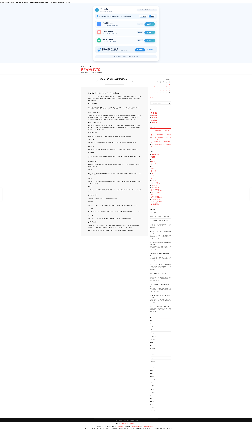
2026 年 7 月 (154, 114)
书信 (152, 395)
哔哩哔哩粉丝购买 (125, 423)
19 (157, 90)
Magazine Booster (123, 420)
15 (166, 88)
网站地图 (146, 426)
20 (160, 90)
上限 (152, 326)
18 (154, 90)
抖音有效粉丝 (154, 170)
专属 (152, 358)
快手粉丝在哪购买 (155, 184)
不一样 (153, 339)
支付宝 (153, 173)
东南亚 (153, 361)
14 (163, 88)
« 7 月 (151, 97)
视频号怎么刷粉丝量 (120, 80)
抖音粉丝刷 (154, 185)
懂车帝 (153, 168)
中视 (152, 373)
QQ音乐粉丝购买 (155, 204)
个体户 (153, 367)
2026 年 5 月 (154, 117)
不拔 (152, 342)
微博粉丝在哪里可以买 (156, 201)
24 (151, 92)
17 (151, 90)
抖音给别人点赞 (155, 189)
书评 (152, 401)
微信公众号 (154, 163)
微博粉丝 (153, 164)
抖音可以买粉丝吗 (155, 192)
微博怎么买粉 (154, 203)
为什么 (153, 376)
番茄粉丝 (153, 175)
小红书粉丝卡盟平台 (156, 199)
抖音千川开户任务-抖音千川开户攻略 (159, 306)
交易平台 (153, 411)
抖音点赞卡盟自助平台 (156, 197)
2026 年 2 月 (154, 122)
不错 (152, 354)
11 (154, 88)
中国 (152, 370)
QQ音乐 (153, 158)
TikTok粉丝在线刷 (155, 187)
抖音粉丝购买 (120, 426)
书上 (152, 392)
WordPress (133, 420)
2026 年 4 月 (154, 119)
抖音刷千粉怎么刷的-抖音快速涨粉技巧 (160, 264)
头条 (152, 159)
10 (151, 88)
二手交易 (153, 404)
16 (169, 88)
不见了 (153, 351)
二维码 (153, 407)
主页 (152, 386)
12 (157, 88)
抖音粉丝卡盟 (151, 426)
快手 (152, 166)
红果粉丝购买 (133, 423)
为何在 (153, 379)
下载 (152, 333)
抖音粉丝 (134, 426)
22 (166, 90)
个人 (152, 364)
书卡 (152, 398)
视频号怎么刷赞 (155, 196)
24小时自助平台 (155, 154)
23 (169, 90)
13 (160, 88)
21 (163, 90)
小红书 (153, 161)
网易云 (153, 194)
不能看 (153, 348)
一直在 (153, 320)
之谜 (152, 389)
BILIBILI (153, 156)
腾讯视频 (153, 180)
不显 (152, 345)
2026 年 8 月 (154, 112)
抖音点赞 (153, 171)
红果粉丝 (153, 177)
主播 (152, 382)
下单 (152, 330)
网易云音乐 (154, 178)
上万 (152, 323)
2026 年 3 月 (154, 120)
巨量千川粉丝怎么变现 (156, 190)
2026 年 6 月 (154, 115)
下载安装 (153, 336)
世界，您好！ (153, 213)
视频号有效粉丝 (155, 182)
